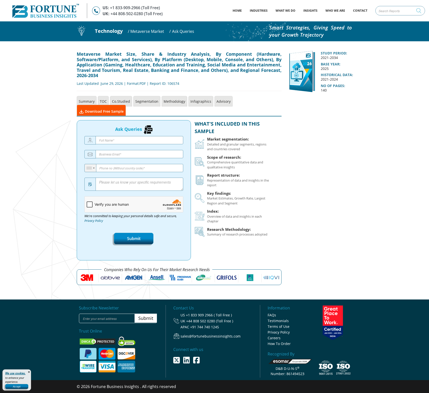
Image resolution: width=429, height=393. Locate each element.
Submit (134, 238)
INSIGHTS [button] (310, 10)
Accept (17, 386)
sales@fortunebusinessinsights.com (210, 336)
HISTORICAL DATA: (337, 75)
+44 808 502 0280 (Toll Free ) (209, 321)
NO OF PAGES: (333, 86)
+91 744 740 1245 (204, 327)
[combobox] (90, 168)
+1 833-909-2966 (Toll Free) (135, 7)
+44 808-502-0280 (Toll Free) (136, 13)
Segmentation (146, 101)
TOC (103, 101)
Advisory (223, 101)
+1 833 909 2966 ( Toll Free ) (209, 315)
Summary (87, 101)
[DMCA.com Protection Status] (98, 341)
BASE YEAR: (330, 64)
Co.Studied (121, 101)
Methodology (174, 101)
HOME (239, 10)
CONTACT (360, 10)
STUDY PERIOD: (334, 53)
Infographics (200, 101)
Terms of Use (278, 326)
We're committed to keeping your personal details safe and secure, (130, 218)
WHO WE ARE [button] (335, 10)
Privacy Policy (93, 221)
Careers (274, 338)
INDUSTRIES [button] (259, 10)
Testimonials (278, 320)
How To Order (279, 343)
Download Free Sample (104, 111)
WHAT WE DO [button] (285, 10)
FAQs (272, 315)
